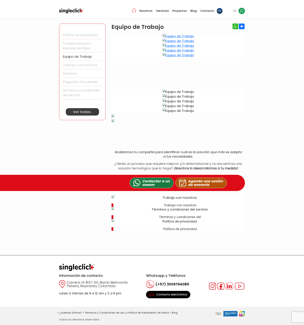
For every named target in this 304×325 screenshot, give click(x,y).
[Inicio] (134, 10)
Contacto (207, 11)
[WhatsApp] (242, 11)
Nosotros (146, 11)
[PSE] (219, 11)
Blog (193, 11)
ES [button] (234, 11)
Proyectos (179, 11)
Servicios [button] (162, 11)
